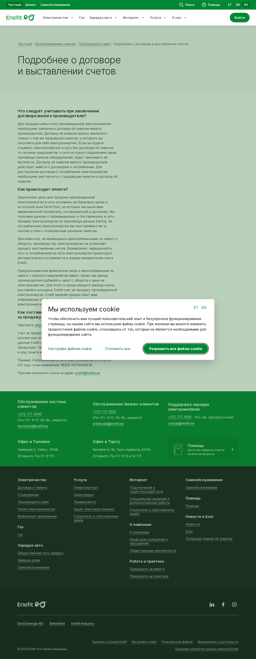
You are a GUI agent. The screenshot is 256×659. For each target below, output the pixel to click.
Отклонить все (117, 349)
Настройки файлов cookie (70, 349)
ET (196, 307)
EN (203, 307)
